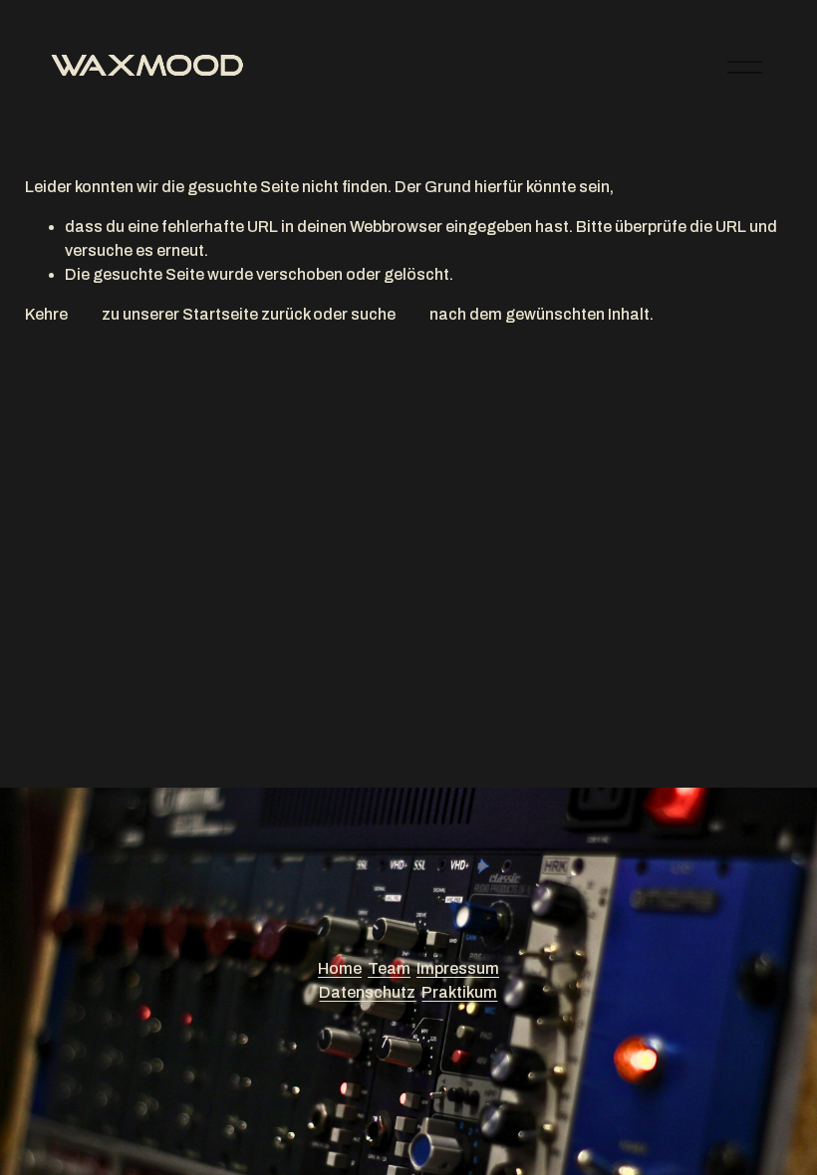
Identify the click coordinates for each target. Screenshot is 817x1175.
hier (85, 314)
